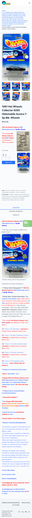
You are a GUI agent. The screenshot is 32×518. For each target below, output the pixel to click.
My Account (16, 505)
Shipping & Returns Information (11, 502)
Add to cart (8, 162)
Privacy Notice (26, 502)
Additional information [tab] (16, 211)
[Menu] (29, 3)
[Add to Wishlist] (3, 155)
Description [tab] (16, 207)
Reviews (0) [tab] (16, 215)
